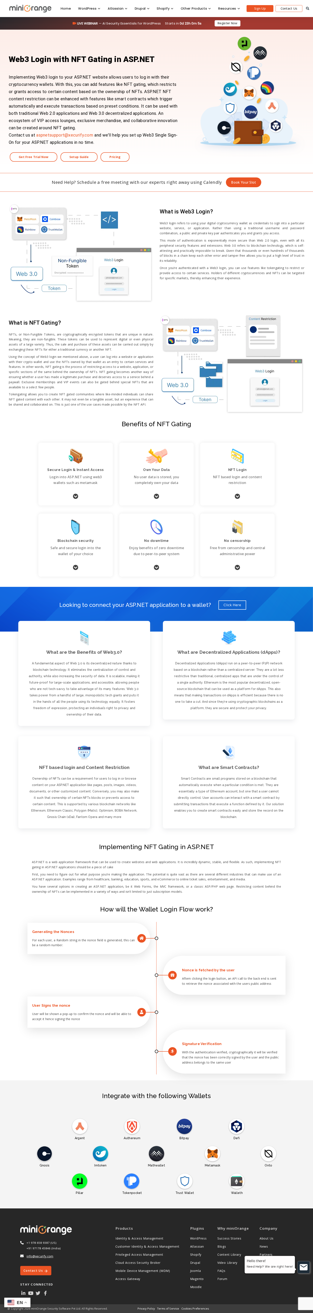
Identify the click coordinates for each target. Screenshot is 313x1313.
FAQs (221, 1271)
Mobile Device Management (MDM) (142, 1271)
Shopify (164, 8)
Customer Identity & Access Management (147, 1246)
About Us (267, 1238)
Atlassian (116, 8)
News (264, 1246)
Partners (266, 1255)
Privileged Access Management (139, 1255)
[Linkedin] (23, 1293)
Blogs (221, 1246)
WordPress (88, 8)
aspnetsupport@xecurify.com (64, 135)
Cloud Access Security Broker (137, 1263)
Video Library (227, 1263)
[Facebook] (45, 1293)
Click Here (232, 604)
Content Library (229, 1255)
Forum (222, 1279)
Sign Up (260, 8)
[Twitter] (38, 1293)
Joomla (195, 1271)
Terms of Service (168, 1308)
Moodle (196, 1287)
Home (66, 8)
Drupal (141, 8)
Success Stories (229, 1238)
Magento (197, 1279)
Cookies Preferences (195, 1308)
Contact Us (289, 8)
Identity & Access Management (139, 1238)
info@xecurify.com (40, 1256)
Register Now (227, 23)
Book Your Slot (243, 182)
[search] (307, 8)
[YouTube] (30, 1293)
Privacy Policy (146, 1308)
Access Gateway (127, 1279)
